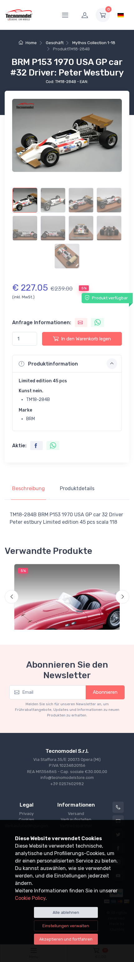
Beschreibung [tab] (28, 488)
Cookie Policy (30, 898)
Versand (76, 813)
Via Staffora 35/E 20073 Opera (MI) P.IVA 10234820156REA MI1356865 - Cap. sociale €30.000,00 (67, 765)
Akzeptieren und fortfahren (66, 939)
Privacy (26, 813)
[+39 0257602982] (118, 807)
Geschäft (55, 42)
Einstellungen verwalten (65, 925)
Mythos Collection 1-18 (93, 42)
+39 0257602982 (67, 783)
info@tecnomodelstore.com (67, 777)
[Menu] (65, 15)
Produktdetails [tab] (77, 488)
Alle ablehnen (66, 912)
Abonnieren (105, 692)
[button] (67, 363)
